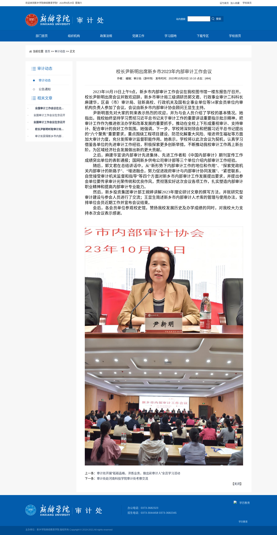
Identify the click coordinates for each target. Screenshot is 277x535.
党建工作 (138, 36)
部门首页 (42, 36)
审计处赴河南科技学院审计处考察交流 (122, 478)
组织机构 (74, 36)
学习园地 (171, 36)
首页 (47, 51)
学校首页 (247, 3)
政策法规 (106, 36)
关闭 (237, 483)
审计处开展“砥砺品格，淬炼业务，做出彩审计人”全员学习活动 (138, 473)
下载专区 (203, 36)
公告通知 (45, 89)
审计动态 (60, 51)
